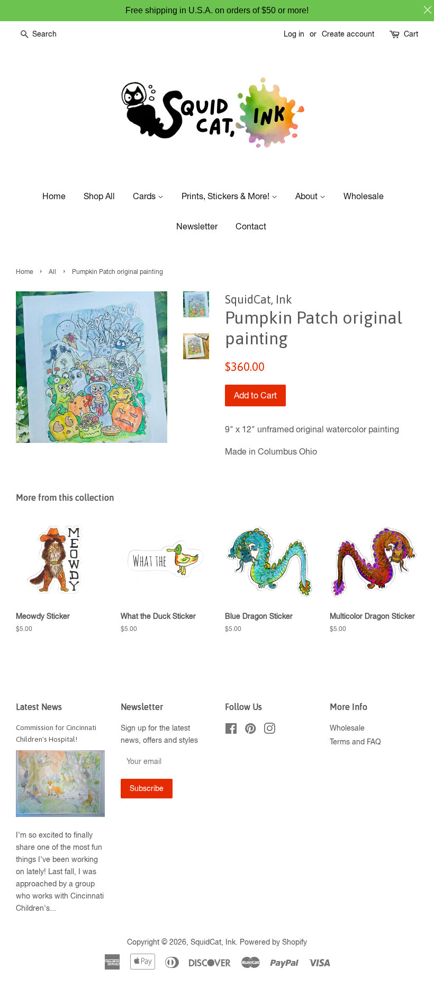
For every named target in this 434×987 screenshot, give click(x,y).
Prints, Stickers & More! (227, 196)
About (307, 196)
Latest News (39, 707)
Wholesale (363, 196)
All (52, 271)
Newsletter (197, 226)
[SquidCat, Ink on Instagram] (269, 730)
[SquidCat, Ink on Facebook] (231, 730)
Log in (294, 34)
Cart (411, 34)
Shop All (99, 196)
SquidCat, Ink (213, 942)
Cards (145, 196)
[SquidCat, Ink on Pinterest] (250, 730)
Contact (251, 226)
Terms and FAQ (355, 741)
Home (54, 196)
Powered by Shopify (273, 942)
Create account (348, 34)
